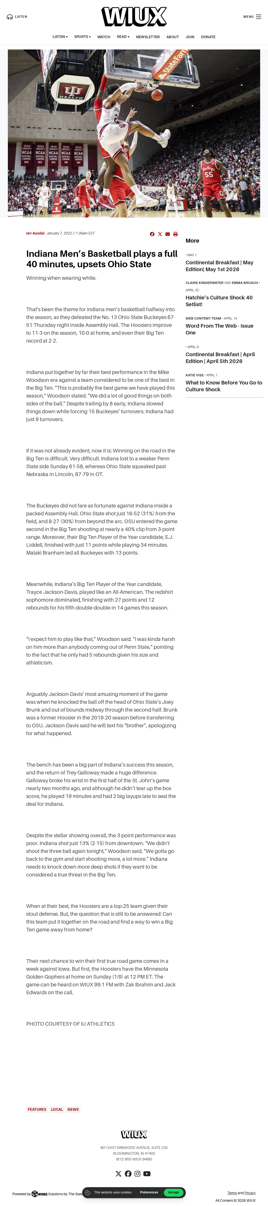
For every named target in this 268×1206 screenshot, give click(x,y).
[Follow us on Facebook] (128, 1177)
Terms (232, 1193)
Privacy (250, 1193)
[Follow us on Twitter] (118, 1177)
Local (57, 1109)
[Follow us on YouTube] (147, 1177)
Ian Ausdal (35, 233)
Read (122, 37)
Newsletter (148, 37)
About (172, 37)
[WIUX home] (134, 17)
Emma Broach (245, 283)
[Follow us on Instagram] (137, 1177)
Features (37, 1109)
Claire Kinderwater (205, 283)
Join (190, 37)
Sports (81, 37)
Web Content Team (203, 318)
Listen (59, 37)
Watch (103, 37)
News (73, 1109)
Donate (208, 37)
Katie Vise (195, 375)
